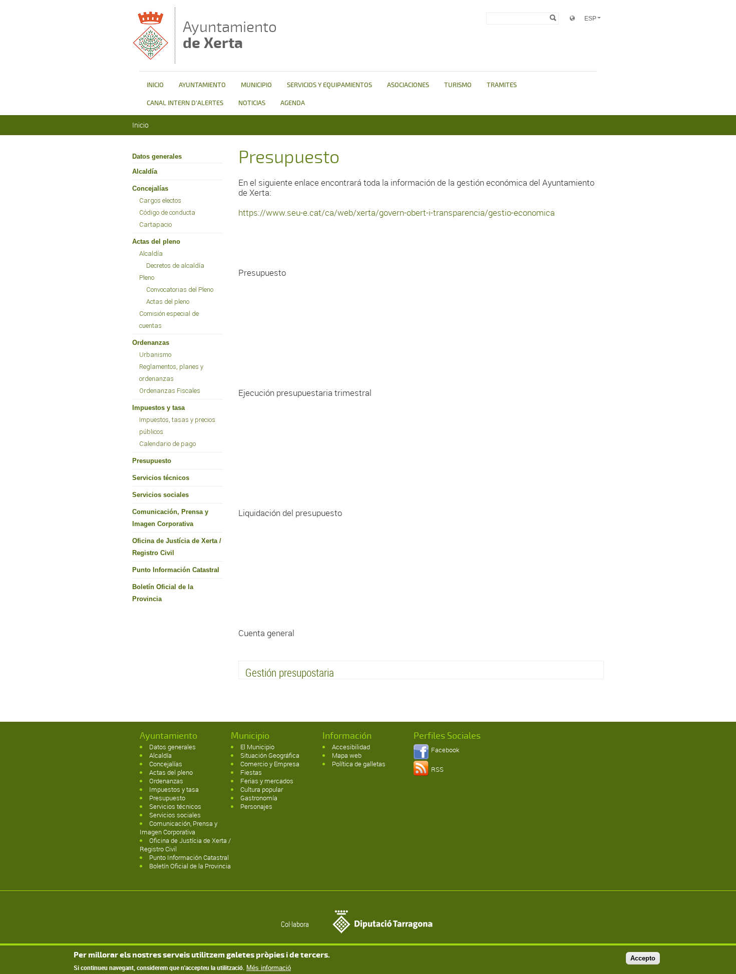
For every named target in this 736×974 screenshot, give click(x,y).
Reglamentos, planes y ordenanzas (171, 372)
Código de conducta (167, 212)
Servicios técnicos (160, 477)
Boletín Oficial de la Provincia (162, 593)
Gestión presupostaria (289, 672)
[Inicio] (151, 59)
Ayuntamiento (230, 35)
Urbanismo (155, 354)
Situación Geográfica (269, 755)
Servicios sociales (160, 495)
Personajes (256, 806)
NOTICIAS (251, 103)
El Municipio (257, 746)
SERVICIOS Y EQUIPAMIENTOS (329, 85)
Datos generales (157, 156)
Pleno (146, 277)
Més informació (268, 967)
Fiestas (251, 772)
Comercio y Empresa (269, 763)
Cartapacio (155, 224)
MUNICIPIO (256, 85)
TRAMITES (502, 85)
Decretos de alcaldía (175, 265)
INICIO (155, 85)
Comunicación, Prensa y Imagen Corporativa (170, 518)
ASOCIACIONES (408, 85)
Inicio (140, 125)
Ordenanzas (150, 342)
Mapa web (346, 755)
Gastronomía (258, 797)
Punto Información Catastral (175, 570)
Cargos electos (160, 200)
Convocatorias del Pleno (179, 289)
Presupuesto (151, 460)
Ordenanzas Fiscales (169, 390)
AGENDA (292, 103)
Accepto (642, 958)
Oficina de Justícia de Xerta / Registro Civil (176, 547)
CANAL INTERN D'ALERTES (185, 103)
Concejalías (150, 188)
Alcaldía (144, 171)
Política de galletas (359, 763)
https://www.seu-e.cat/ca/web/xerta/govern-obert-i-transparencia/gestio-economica (396, 212)
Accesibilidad (351, 746)
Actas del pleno (156, 241)
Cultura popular (261, 789)
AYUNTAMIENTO (202, 85)
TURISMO (458, 85)
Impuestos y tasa (158, 407)
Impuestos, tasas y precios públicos (177, 425)
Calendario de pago (167, 443)
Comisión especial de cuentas (169, 319)
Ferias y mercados (266, 780)
